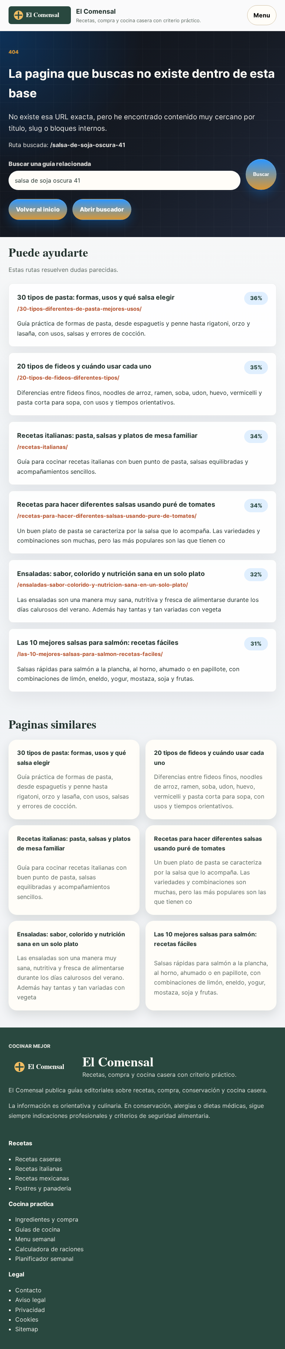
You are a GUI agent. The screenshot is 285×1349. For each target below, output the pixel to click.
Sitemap (26, 1329)
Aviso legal (30, 1299)
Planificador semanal (44, 1258)
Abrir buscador (102, 209)
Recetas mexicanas (42, 1178)
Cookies (26, 1319)
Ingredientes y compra (46, 1219)
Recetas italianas (38, 1168)
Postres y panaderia (43, 1188)
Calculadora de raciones (49, 1249)
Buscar (261, 174)
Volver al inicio (38, 209)
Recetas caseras (38, 1159)
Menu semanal (35, 1239)
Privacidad (30, 1309)
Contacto (28, 1290)
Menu (261, 15)
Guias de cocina (37, 1229)
